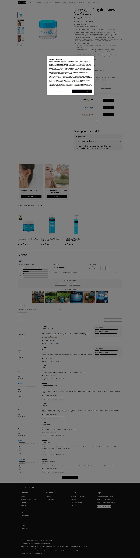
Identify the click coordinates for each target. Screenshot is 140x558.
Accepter (87, 91)
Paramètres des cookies (54, 90)
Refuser (77, 91)
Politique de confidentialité (56, 87)
